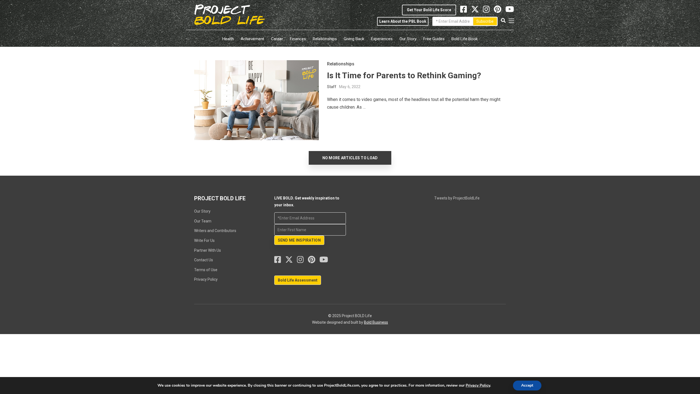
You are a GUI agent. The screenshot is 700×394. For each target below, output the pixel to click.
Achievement (252, 38)
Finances (298, 38)
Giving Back (354, 38)
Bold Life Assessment (297, 280)
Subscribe (485, 21)
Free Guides (434, 38)
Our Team (202, 221)
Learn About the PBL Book (402, 21)
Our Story (407, 38)
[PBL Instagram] (488, 10)
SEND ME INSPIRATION (299, 240)
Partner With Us (207, 250)
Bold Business (376, 322)
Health (228, 38)
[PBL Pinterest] (499, 10)
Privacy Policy (206, 279)
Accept (527, 385)
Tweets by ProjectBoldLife (457, 198)
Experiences (382, 38)
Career (277, 38)
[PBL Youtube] (509, 10)
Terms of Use (205, 270)
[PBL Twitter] (477, 10)
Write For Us (204, 240)
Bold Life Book (464, 38)
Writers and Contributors (215, 230)
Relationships (325, 38)
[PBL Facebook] (279, 261)
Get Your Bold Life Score (429, 10)
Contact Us (203, 260)
